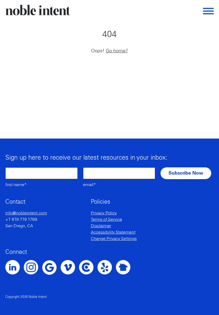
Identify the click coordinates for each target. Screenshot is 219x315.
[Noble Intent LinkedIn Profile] (14, 267)
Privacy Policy (104, 213)
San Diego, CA (19, 226)
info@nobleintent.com (26, 213)
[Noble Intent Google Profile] (51, 267)
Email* (89, 185)
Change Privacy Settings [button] (114, 239)
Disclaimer (101, 226)
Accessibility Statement (113, 232)
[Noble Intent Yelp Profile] (106, 267)
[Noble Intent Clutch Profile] (88, 267)
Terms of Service (106, 219)
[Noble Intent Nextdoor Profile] (125, 267)
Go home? (117, 51)
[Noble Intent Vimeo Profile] (70, 267)
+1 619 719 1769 (21, 219)
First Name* (16, 185)
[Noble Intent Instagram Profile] (33, 267)
